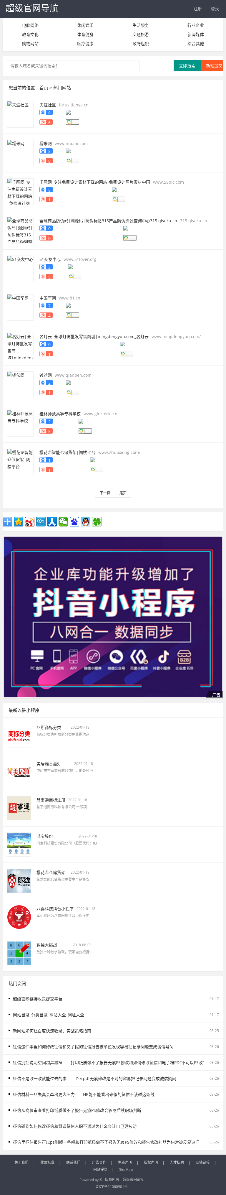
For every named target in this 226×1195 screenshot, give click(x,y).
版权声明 (151, 1162)
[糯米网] (20, 152)
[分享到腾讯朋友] (97, 521)
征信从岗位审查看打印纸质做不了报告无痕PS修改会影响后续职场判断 (77, 1110)
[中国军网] (20, 307)
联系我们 (73, 1162)
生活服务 (140, 25)
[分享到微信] (63, 521)
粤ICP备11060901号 (111, 1186)
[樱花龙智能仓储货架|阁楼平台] (20, 461)
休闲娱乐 (85, 25)
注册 (198, 8)
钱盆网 (45, 375)
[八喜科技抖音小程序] (19, 916)
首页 (43, 87)
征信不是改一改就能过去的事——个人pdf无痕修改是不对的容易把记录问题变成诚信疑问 (94, 1078)
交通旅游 (140, 34)
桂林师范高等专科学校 (60, 414)
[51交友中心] (20, 268)
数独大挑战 (46, 945)
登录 (215, 8)
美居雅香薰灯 (48, 763)
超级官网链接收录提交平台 (37, 999)
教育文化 (30, 34)
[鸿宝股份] (19, 844)
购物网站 (30, 43)
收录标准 (47, 1162)
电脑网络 (30, 25)
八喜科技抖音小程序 (55, 908)
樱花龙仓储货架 (50, 872)
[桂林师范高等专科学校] (20, 422)
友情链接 (203, 1162)
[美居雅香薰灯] (19, 771)
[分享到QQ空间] (18, 521)
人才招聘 (177, 1162)
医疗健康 (85, 43)
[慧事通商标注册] (19, 808)
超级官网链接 (133, 1179)
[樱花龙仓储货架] (19, 880)
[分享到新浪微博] (29, 521)
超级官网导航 (32, 8)
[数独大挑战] (19, 953)
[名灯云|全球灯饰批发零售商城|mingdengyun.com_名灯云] (20, 345)
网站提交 (100, 1169)
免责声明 (125, 1162)
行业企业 (195, 25)
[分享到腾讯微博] (41, 521)
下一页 (105, 493)
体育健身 (85, 34)
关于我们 (21, 1162)
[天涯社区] (20, 113)
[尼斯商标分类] (19, 735)
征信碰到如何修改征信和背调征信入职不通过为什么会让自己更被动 (75, 1126)
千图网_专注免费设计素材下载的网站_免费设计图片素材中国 (94, 182)
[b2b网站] (113, 617)
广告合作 (99, 1162)
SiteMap (126, 1169)
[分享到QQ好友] (85, 521)
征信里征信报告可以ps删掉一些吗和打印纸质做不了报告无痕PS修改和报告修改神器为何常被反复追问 (106, 1142)
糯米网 (45, 143)
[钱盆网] (20, 384)
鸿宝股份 (44, 836)
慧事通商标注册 (50, 800)
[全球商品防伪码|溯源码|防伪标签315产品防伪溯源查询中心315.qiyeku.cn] (20, 229)
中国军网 (47, 298)
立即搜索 (187, 65)
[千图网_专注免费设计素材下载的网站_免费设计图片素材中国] (20, 191)
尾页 (123, 493)
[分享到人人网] (52, 521)
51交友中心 (50, 259)
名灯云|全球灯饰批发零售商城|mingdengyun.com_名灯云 (94, 336)
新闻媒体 (195, 34)
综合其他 (195, 43)
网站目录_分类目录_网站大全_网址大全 (48, 1015)
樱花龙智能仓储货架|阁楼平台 (67, 452)
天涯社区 (47, 105)
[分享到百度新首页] (74, 521)
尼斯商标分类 (48, 727)
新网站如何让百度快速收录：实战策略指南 (52, 1030)
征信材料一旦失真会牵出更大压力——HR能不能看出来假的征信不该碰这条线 (83, 1094)
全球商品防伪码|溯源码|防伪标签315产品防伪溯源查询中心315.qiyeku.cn (108, 220)
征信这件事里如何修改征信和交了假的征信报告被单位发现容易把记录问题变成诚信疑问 (93, 1046)
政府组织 (140, 43)
